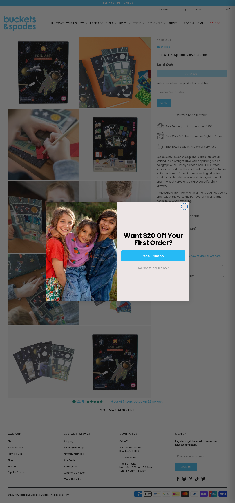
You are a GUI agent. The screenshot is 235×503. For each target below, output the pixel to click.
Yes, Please (153, 255)
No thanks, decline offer (153, 268)
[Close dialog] (184, 206)
